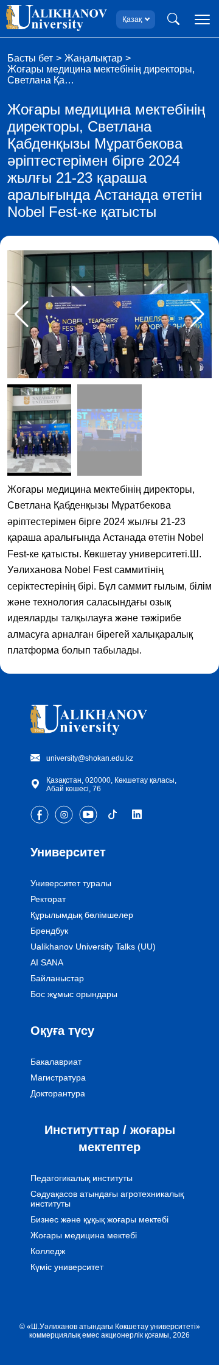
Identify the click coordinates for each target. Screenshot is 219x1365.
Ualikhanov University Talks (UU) (93, 946)
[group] (109, 314)
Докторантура (57, 1093)
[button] (197, 314)
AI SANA (46, 962)
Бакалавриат (56, 1062)
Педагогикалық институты (81, 1178)
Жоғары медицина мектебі (83, 1235)
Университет (68, 852)
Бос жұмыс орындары (73, 994)
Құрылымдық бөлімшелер (81, 915)
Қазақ (132, 19)
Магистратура (58, 1077)
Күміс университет (66, 1267)
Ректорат (48, 899)
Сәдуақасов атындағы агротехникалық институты (107, 1198)
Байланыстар (57, 978)
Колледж (47, 1251)
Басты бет (30, 58)
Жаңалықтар (93, 58)
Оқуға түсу (62, 1030)
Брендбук (49, 931)
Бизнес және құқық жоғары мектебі (99, 1219)
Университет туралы (70, 883)
